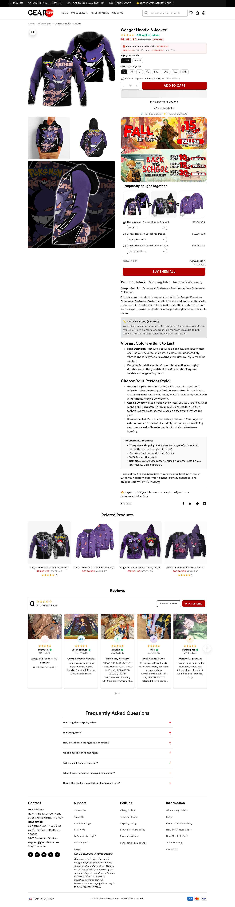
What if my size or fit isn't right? (80, 752)
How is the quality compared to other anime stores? (92, 783)
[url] (43, 842)
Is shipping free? (72, 732)
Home (31, 23)
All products (44, 23)
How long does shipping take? (79, 722)
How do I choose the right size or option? (86, 742)
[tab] (116, 693)
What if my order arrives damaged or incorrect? (89, 773)
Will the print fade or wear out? (80, 763)
